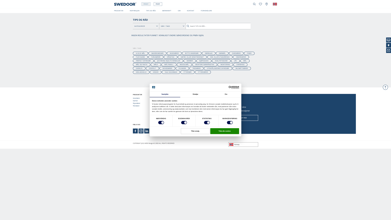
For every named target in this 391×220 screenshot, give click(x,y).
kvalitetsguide (221, 61)
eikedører (236, 53)
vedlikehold (141, 72)
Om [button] (179, 11)
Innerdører (136, 98)
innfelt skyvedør (143, 61)
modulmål (184, 64)
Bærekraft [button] (166, 11)
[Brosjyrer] (388, 39)
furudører (155, 57)
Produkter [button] (118, 11)
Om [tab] (226, 94)
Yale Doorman (171, 72)
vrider (155, 72)
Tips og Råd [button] (151, 11)
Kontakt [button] (190, 11)
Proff (158, 4)
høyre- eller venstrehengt (192, 57)
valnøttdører (242, 68)
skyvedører (167, 68)
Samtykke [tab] (165, 94)
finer (249, 53)
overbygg (240, 64)
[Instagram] (141, 131)
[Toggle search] (254, 4)
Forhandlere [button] (206, 11)
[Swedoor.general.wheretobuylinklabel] (267, 4)
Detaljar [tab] (195, 94)
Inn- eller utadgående (220, 57)
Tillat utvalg (195, 131)
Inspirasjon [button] (134, 11)
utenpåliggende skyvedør (218, 68)
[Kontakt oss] (388, 50)
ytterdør (187, 72)
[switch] (184, 122)
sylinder (182, 68)
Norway (236, 144)
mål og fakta (141, 64)
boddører (174, 53)
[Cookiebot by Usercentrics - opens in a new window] (230, 87)
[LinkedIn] (146, 131)
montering (225, 64)
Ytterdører (136, 106)
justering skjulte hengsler (168, 61)
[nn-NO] (275, 4)
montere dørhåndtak (204, 64)
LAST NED (243, 118)
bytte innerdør (191, 53)
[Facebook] (135, 131)
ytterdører (203, 72)
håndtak (170, 57)
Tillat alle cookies (225, 131)
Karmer (135, 101)
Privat (146, 4)
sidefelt (152, 68)
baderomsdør (158, 53)
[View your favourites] (260, 4)
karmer (190, 61)
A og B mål (140, 53)
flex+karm (140, 57)
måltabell (168, 64)
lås (235, 61)
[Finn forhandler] (388, 45)
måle (156, 64)
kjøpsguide (203, 61)
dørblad (209, 53)
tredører (196, 68)
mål (245, 61)
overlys (139, 68)
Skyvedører (136, 103)
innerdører (241, 57)
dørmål (222, 53)
